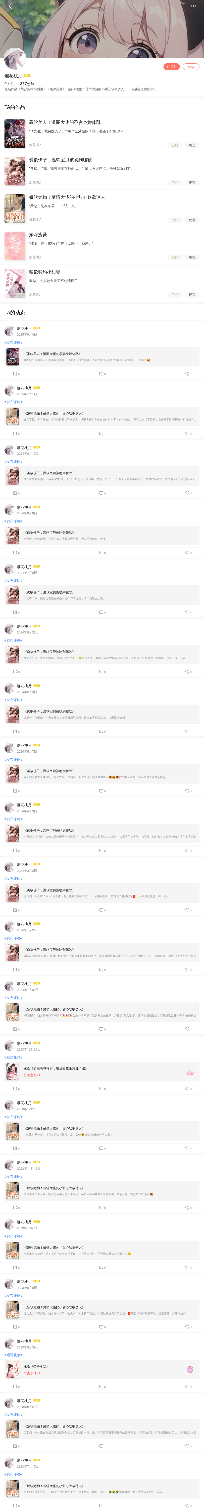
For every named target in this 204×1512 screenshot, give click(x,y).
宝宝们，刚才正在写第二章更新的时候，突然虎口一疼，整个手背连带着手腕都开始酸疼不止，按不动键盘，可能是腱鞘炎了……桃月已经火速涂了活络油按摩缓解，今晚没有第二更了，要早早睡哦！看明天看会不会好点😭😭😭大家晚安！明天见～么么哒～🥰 (110, 1432)
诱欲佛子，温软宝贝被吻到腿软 (60, 159)
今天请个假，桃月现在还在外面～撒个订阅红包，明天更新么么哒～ (65, 598)
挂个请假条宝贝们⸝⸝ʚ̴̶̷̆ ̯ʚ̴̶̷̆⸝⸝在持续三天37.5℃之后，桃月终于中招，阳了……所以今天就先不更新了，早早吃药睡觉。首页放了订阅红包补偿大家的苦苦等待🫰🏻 (109, 479)
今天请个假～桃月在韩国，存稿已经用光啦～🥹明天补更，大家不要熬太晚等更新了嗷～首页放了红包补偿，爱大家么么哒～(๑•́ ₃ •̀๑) (104, 658)
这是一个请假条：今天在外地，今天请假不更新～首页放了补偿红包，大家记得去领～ (76, 717)
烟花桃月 (13, 75)
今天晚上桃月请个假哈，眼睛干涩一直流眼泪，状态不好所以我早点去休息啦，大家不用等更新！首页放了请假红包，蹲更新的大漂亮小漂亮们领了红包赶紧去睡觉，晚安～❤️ (110, 837)
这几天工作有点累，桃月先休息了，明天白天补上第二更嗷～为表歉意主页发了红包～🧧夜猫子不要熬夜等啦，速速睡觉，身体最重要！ (106, 1313)
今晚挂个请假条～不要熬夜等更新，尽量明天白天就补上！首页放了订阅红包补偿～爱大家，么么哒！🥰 (87, 360)
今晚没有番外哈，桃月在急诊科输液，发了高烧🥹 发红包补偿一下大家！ (68, 1134)
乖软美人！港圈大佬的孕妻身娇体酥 (65, 122)
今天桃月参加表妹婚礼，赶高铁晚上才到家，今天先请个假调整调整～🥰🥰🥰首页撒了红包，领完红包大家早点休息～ (96, 777)
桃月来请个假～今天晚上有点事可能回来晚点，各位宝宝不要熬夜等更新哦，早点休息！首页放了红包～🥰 (88, 1194)
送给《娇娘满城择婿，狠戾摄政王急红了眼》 (56, 1068)
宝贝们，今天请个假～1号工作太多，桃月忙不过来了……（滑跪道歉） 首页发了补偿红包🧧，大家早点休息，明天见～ (96, 896)
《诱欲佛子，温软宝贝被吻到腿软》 (49, 472)
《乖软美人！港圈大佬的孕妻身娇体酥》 (53, 353)
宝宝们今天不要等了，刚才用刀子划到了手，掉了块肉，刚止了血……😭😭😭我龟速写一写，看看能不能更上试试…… (96, 1492)
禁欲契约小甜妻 (44, 271)
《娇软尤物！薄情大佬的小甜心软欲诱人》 (54, 413)
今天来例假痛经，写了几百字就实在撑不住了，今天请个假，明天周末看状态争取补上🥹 (77, 1253)
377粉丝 (27, 83)
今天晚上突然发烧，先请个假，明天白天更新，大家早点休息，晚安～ (66, 538)
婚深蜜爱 (38, 234)
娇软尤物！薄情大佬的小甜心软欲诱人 (67, 197)
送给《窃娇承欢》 (37, 1366)
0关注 (9, 83)
